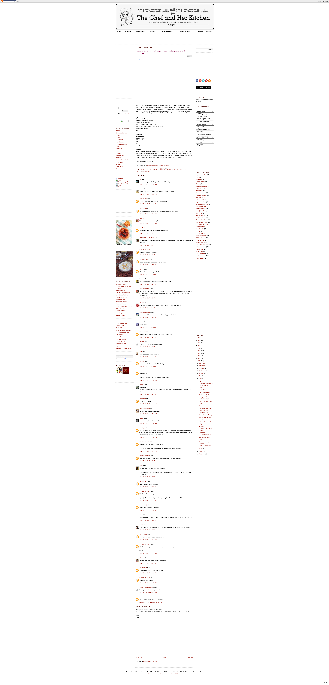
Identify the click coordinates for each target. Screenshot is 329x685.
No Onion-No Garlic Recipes (124, 306)
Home (164, 657)
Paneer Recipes (200, 226)
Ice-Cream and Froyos (202, 204)
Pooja (141, 189)
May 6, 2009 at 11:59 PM (148, 233)
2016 (199, 343)
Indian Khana (143, 208)
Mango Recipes (120, 299)
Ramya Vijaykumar (144, 288)
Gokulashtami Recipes (122, 332)
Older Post (190, 657)
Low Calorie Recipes (122, 295)
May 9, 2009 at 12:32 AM (148, 582)
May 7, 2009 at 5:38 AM (147, 347)
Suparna (141, 384)
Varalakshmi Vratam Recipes (124, 348)
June (200, 378)
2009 (199, 361)
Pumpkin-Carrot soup (205, 434)
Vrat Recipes (119, 313)
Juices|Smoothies (201, 211)
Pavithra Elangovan (144, 455)
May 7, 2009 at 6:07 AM (147, 356)
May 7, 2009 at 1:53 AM (147, 274)
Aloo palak (202, 406)
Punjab (118, 164)
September (202, 371)
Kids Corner (199, 213)
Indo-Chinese (120, 142)
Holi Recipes (119, 334)
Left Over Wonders (201, 215)
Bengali (118, 135)
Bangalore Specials (121, 133)
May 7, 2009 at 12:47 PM (148, 451)
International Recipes (122, 144)
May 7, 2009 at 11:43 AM (148, 413)
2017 (199, 340)
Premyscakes (143, 481)
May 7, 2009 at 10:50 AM (148, 380)
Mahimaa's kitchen (144, 312)
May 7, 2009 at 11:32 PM (148, 553)
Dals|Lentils (199, 190)
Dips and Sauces (200, 197)
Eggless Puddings (201, 202)
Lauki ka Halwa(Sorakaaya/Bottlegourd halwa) (206, 422)
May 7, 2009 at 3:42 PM (147, 486)
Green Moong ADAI (204, 392)
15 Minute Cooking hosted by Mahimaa (158, 165)
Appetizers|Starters (201, 175)
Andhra (118, 130)
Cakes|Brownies (200, 181)
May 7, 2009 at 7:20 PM (147, 510)
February (202, 454)
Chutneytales (143, 567)
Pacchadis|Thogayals (202, 224)
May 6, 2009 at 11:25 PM (148, 223)
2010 (199, 358)
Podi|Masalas (199, 233)
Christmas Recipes (121, 323)
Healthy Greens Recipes (123, 292)
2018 (199, 337)
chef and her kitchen (145, 249)
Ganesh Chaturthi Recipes (123, 330)
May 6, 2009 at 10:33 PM (148, 184)
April (200, 449)
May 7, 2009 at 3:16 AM (147, 317)
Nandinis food (143, 198)
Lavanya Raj (143, 505)
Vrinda (141, 279)
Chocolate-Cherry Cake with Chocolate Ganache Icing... (205, 410)
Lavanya (141, 302)
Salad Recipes (200, 240)
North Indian (119, 162)
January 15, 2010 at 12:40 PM (150, 602)
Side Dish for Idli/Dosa (202, 244)
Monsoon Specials (121, 304)
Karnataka (119, 148)
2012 (199, 353)
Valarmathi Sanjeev (144, 259)
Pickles (198, 231)
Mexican (118, 157)
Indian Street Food (201, 208)
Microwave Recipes (121, 301)
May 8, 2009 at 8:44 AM (147, 563)
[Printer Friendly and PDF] (189, 57)
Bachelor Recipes (121, 284)
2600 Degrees (178, 674)
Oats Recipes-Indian (201, 222)
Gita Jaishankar (143, 228)
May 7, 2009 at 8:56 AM (147, 366)
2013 (199, 350)
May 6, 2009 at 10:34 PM (148, 194)
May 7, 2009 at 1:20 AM (147, 255)
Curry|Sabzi (199, 188)
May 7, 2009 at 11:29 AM (148, 394)
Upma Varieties (200, 258)
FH (140, 179)
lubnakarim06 (143, 534)
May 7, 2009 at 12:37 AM (148, 245)
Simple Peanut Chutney (205, 415)
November (202, 365)
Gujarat (118, 137)
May (200, 381)
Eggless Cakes (200, 199)
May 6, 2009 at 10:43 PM (148, 204)
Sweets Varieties (200, 253)
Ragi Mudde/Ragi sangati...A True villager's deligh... (204, 396)
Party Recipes (120, 308)
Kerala (118, 151)
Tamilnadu (119, 169)
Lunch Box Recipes (121, 297)
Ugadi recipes (120, 346)
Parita (141, 524)
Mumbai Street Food (122, 160)
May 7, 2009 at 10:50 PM (148, 539)
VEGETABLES (146, 171)
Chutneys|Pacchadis (201, 186)
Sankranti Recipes (121, 343)
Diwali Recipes (120, 325)
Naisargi (141, 597)
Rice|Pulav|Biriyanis (201, 235)
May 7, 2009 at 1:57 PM (147, 477)
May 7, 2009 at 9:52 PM (147, 530)
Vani (140, 351)
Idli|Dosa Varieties (201, 206)
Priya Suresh (143, 331)
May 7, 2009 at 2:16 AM (147, 298)
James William (169, 674)
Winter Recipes (120, 315)
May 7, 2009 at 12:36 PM (148, 437)
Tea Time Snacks (200, 255)
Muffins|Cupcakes (201, 217)
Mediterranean (120, 155)
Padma (141, 218)
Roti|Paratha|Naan (201, 237)
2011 (199, 355)
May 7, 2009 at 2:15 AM (147, 284)
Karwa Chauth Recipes (122, 337)
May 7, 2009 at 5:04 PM (147, 500)
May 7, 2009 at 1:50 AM (147, 264)
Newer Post (139, 657)
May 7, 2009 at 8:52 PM (147, 520)
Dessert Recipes (200, 193)
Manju (141, 465)
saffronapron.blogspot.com (146, 237)
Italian (117, 146)
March (201, 451)
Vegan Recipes (120, 310)
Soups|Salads (199, 249)
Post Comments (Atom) (150, 661)
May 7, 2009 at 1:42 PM (147, 461)
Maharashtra (119, 153)
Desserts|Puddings (201, 195)
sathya (141, 269)
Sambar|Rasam (170, 169)
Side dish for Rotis (201, 246)
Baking (198, 177)
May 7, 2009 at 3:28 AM (147, 337)
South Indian (119, 166)
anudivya (142, 428)
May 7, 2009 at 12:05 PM (148, 423)
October (201, 368)
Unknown (142, 361)
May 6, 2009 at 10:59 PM (148, 213)
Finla (140, 514)
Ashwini (141, 341)
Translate (129, 359)
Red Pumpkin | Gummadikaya (156, 169)
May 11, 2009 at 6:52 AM (148, 592)
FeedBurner (128, 114)
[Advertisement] (164, 38)
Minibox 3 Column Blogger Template (156, 674)
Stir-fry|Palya (199, 251)
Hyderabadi (119, 139)
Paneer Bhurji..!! (203, 389)
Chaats (198, 184)
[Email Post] (165, 168)
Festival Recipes (121, 290)
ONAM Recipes (120, 341)
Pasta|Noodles (200, 229)
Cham (141, 558)
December (202, 363)
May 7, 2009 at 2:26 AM (147, 307)
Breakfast (198, 179)
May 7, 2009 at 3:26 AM (147, 327)
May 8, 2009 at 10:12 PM (148, 573)
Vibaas (141, 418)
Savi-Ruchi (142, 398)
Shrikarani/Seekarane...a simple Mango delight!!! (206, 385)
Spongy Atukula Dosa (205, 417)
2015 (199, 345)
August (201, 373)
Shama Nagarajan (144, 408)
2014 (199, 348)
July (200, 376)
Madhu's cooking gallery (146, 587)
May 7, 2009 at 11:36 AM (148, 404)
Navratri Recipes (121, 339)
